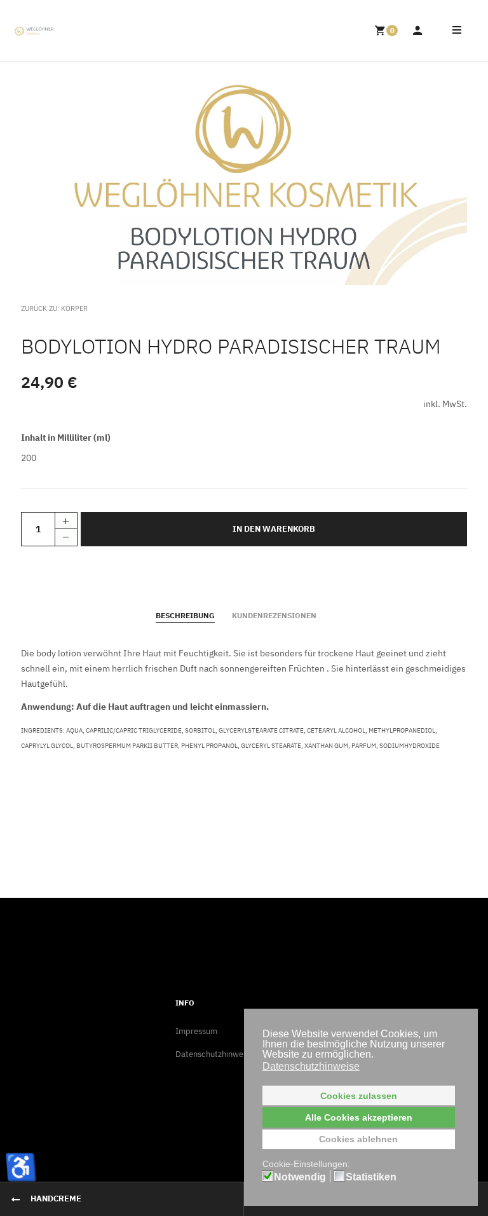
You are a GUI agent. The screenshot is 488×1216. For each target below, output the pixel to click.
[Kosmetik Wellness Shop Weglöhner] (34, 31)
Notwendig (300, 1177)
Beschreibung (185, 615)
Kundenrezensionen (274, 615)
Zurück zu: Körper (54, 308)
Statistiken (371, 1177)
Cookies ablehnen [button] (358, 1139)
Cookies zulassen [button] (358, 1096)
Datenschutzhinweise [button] (311, 1066)
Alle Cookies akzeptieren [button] (358, 1117)
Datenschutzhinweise (214, 1054)
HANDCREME (55, 1198)
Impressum (196, 1031)
